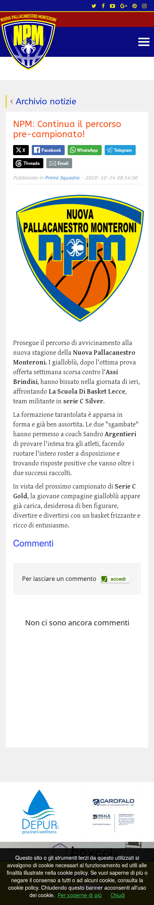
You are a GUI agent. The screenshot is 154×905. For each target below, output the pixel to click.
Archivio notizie (46, 101)
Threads (32, 163)
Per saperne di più (80, 895)
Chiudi (118, 895)
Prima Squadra (62, 178)
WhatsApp (87, 150)
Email (63, 163)
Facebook (51, 150)
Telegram (123, 150)
